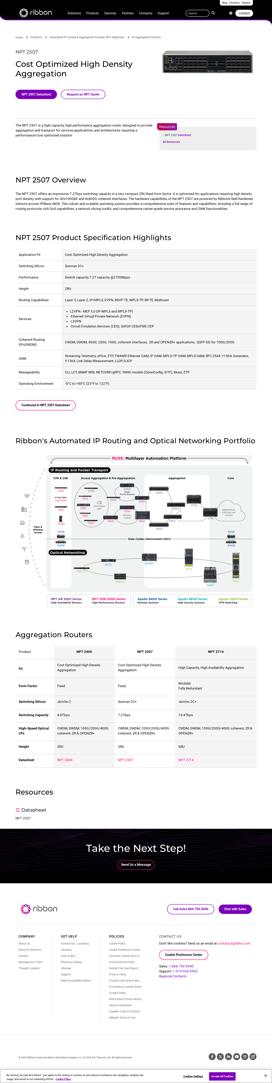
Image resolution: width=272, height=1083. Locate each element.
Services (110, 13)
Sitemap (66, 968)
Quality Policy (117, 992)
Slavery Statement (120, 1005)
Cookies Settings (193, 1076)
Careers (23, 955)
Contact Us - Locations (75, 943)
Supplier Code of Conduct (124, 1011)
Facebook (212, 1056)
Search (214, 12)
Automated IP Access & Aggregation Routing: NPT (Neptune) (86, 37)
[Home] (35, 13)
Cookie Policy (117, 943)
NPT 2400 (64, 760)
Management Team (30, 962)
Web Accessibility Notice (76, 980)
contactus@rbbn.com (234, 943)
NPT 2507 (178, 135)
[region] (136, 1076)
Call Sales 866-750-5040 (190, 909)
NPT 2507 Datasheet (36, 94)
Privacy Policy (117, 974)
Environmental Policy (122, 962)
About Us (24, 943)
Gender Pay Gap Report (123, 968)
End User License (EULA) (124, 955)
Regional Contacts (173, 976)
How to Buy (68, 955)
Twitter (220, 1056)
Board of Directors (30, 949)
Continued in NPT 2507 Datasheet (46, 405)
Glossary (66, 949)
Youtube (236, 1056)
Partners (128, 13)
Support (163, 13)
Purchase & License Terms (125, 986)
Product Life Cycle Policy (124, 980)
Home (19, 37)
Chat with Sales (235, 909)
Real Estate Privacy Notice (125, 999)
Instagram (244, 1056)
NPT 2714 (186, 760)
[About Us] (230, 13)
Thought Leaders (29, 968)
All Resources (171, 141)
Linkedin (228, 1056)
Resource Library (71, 962)
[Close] (265, 1075)
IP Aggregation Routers (146, 37)
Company (146, 13)
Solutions (74, 13)
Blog (252, 1056)
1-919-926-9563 (185, 971)
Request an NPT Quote (83, 94)
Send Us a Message (136, 865)
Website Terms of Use (122, 1017)
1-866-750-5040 (181, 966)
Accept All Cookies (222, 1076)
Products (92, 13)
